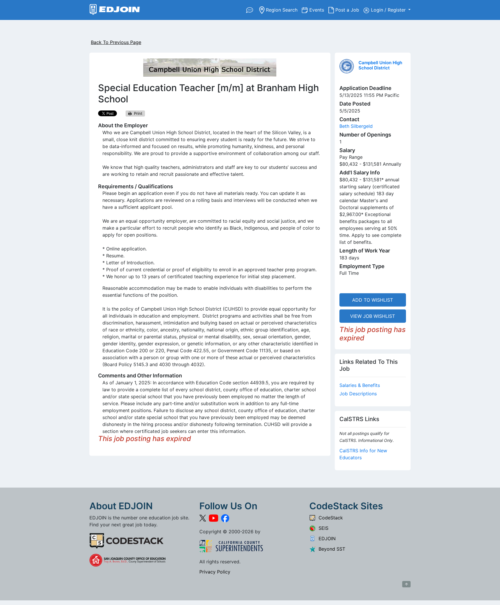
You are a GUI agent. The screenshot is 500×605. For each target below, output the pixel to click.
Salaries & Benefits (359, 385)
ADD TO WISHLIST (372, 300)
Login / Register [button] (389, 10)
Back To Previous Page (116, 42)
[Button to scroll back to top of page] (406, 584)
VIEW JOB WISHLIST (372, 316)
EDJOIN (326, 538)
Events (318, 10)
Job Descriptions (358, 393)
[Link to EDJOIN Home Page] (114, 10)
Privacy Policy (214, 572)
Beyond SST (330, 549)
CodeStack (329, 518)
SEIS (322, 528)
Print (137, 113)
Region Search (283, 10)
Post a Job (348, 10)
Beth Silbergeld (356, 126)
